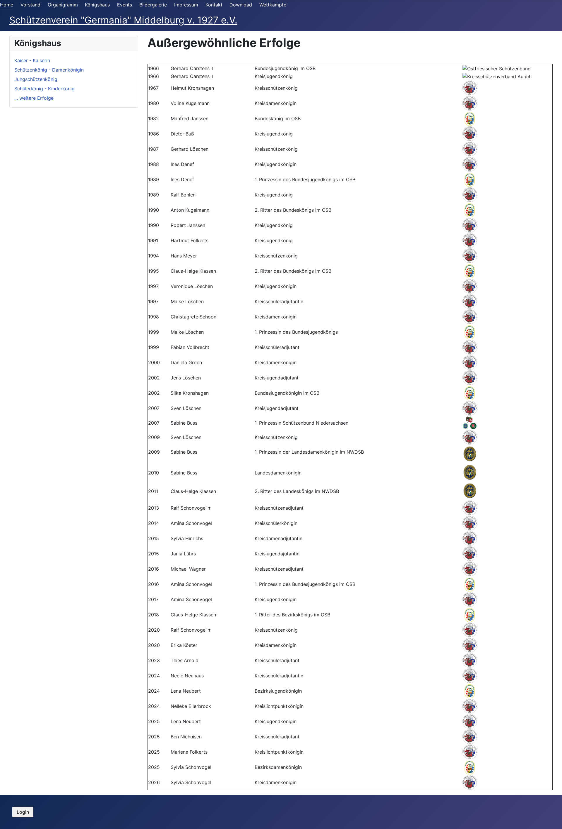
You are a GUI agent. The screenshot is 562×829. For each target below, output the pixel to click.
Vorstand (30, 5)
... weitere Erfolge (34, 98)
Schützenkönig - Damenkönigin (49, 70)
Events (124, 5)
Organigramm (63, 5)
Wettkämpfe (272, 5)
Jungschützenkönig (35, 79)
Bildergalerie (153, 5)
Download (240, 5)
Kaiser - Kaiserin (32, 60)
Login (23, 812)
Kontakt (213, 5)
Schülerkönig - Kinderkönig (44, 88)
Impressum (186, 5)
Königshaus (97, 5)
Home (6, 5)
